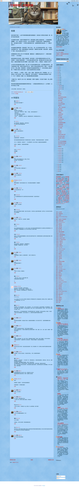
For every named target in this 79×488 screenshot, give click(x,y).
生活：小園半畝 (59, 258)
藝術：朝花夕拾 (59, 274)
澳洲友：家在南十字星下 (60, 238)
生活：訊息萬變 (59, 264)
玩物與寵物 (59, 189)
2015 (58, 77)
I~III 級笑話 (66, 196)
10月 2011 (60, 88)
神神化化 (58, 194)
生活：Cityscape (59, 247)
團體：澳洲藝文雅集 (59, 220)
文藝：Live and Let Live (60, 222)
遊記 (63, 201)
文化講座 (64, 200)
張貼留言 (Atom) (15, 462)
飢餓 (59, 129)
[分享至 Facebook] (31, 92)
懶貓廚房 (67, 201)
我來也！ (59, 92)
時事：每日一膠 (59, 230)
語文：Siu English (59, 283)
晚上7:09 (17, 295)
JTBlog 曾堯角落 (60, 423)
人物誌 (60, 196)
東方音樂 (65, 193)
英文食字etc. (60, 120)
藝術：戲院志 (58, 272)
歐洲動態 (59, 322)
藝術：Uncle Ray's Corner (60, 269)
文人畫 (58, 447)
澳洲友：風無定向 (59, 245)
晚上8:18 (19, 335)
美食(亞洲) (58, 203)
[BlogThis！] (29, 92)
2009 (58, 166)
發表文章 (59, 476)
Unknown (16, 180)
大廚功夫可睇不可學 (61, 134)
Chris (15, 129)
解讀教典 (59, 112)
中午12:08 (18, 194)
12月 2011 (60, 85)
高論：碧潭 (58, 302)
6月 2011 (60, 153)
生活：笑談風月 (59, 263)
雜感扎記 (66, 186)
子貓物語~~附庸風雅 (21, 5)
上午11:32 (19, 378)
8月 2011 (60, 150)
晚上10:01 (20, 411)
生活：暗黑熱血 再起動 (60, 261)
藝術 (59, 201)
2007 (58, 169)
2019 (58, 70)
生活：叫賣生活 (59, 256)
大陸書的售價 (60, 114)
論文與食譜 (59, 355)
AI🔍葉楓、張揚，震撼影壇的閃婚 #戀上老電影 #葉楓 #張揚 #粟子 (62, 340)
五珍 (15, 344)
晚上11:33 (18, 427)
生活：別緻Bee (59, 253)
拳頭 (58, 437)
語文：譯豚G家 (59, 288)
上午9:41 (19, 129)
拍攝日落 (59, 146)
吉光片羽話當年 (62, 179)
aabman (15, 378)
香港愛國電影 (60, 124)
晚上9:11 (17, 344)
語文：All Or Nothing (60, 280)
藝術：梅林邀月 (59, 275)
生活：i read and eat (59, 250)
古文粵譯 (67, 199)
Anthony (15, 286)
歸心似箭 (59, 93)
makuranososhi (60, 446)
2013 (58, 80)
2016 (58, 75)
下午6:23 (19, 286)
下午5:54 (19, 252)
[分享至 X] (30, 92)
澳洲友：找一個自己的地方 (61, 239)
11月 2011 (60, 87)
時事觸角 (58, 177)
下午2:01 (17, 224)
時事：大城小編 (59, 227)
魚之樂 (58, 354)
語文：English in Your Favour (61, 281)
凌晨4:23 (17, 358)
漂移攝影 (59, 131)
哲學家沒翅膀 (59, 436)
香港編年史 (60, 115)
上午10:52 (20, 173)
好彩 (59, 90)
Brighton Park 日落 (61, 144)
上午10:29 (18, 149)
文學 (62, 178)
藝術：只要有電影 (59, 270)
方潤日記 (59, 308)
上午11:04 (20, 180)
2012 (58, 82)
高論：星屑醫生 (59, 297)
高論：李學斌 (58, 300)
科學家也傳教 (60, 98)
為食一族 (62, 183)
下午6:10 (17, 276)
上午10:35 (20, 156)
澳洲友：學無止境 (59, 236)
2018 (58, 72)
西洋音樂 (64, 194)
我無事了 (59, 95)
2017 (58, 73)
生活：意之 (58, 259)
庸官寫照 (59, 132)
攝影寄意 (63, 190)
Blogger (43, 485)
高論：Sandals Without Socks (61, 291)
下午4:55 (18, 234)
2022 (58, 67)
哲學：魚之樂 (58, 215)
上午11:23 (20, 188)
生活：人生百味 (59, 252)
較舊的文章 (51, 460)
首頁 (32, 460)
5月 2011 (60, 155)
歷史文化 (58, 184)
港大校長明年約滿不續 (62, 97)
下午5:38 (17, 242)
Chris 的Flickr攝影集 (59, 52)
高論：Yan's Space (59, 292)
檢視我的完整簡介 (59, 46)
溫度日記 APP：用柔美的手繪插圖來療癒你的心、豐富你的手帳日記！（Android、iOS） (62, 378)
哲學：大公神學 (59, 212)
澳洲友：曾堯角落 (59, 241)
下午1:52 (19, 217)
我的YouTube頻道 (59, 55)
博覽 (59, 200)
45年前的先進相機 (61, 103)
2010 (58, 164)
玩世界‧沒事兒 (60, 338)
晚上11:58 (18, 418)
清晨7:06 (19, 390)
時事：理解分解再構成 (60, 231)
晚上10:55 (20, 351)
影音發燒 (67, 197)
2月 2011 (60, 160)
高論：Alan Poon (59, 289)
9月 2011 (60, 148)
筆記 (59, 139)
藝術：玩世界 (58, 277)
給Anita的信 (59, 394)
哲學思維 (61, 195)
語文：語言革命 (59, 286)
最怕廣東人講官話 (61, 137)
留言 (58, 478)
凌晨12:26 (20, 435)
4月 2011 (60, 157)
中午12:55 (18, 209)
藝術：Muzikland (59, 267)
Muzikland (59, 376)
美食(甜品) (62, 203)
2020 (58, 68)
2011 (58, 84)
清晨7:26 (19, 396)
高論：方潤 (58, 295)
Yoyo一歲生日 (60, 102)
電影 (67, 181)
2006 (58, 171)
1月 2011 (60, 162)
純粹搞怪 (67, 195)
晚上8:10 (19, 317)
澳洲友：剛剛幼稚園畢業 (60, 234)
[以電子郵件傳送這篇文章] (28, 92)
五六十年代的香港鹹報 (62, 141)
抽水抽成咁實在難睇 (61, 122)
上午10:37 (20, 165)
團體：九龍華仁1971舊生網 (61, 219)
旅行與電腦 (60, 127)
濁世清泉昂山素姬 (61, 136)
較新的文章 (12, 460)
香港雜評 (59, 407)
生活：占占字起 (59, 255)
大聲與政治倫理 (61, 119)
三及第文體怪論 (65, 202)
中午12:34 (20, 202)
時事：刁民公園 (59, 225)
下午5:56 (19, 260)
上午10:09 (17, 136)
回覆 (15, 104)
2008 (58, 167)
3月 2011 (60, 158)
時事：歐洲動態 (59, 228)
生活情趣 (16, 93)
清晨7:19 (17, 101)
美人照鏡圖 (60, 117)
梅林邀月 (59, 393)
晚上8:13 (19, 325)
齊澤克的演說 (60, 126)
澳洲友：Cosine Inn (59, 233)
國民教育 (64, 192)
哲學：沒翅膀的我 (59, 213)
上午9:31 (16, 121)
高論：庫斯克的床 (59, 294)
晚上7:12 (19, 404)
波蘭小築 (59, 105)
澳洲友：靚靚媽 (59, 244)
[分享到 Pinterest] (32, 92)
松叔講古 (59, 202)
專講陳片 (60, 199)
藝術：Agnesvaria (59, 266)
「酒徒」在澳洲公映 (61, 107)
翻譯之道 (60, 197)
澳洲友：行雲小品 (59, 242)
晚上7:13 (17, 305)
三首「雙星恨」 (61, 110)
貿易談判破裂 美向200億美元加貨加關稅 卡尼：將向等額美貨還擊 (62, 324)
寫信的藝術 (60, 100)
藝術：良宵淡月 (59, 278)
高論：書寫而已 (59, 299)
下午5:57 (19, 268)
